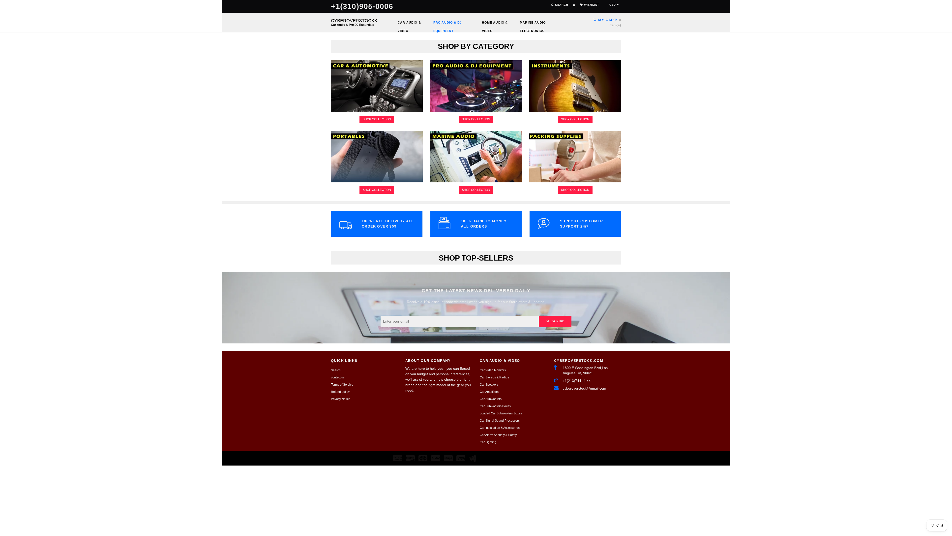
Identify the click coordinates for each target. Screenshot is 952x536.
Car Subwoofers (491, 399)
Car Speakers (489, 384)
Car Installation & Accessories (500, 428)
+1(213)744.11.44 (577, 381)
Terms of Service (342, 384)
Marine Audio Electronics (533, 24)
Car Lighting (488, 442)
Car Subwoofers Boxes (495, 406)
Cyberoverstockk (354, 22)
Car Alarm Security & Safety (498, 435)
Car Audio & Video (409, 24)
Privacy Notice (340, 399)
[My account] (574, 4)
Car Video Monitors (493, 370)
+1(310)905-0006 (362, 6)
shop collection (377, 119)
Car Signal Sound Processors (500, 420)
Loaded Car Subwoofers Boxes (501, 413)
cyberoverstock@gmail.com (584, 388)
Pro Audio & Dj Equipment (447, 24)
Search (336, 370)
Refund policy (340, 392)
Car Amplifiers (489, 392)
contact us (338, 377)
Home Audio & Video (495, 24)
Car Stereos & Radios (494, 377)
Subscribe (555, 321)
